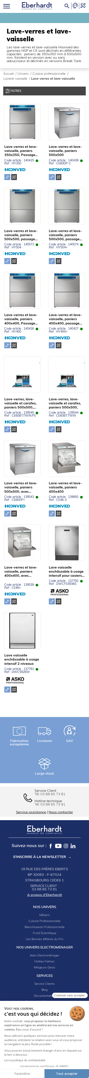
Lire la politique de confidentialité (24, 1060)
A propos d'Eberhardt (44, 895)
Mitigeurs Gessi (44, 967)
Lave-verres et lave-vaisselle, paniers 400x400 (65, 487)
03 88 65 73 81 (52, 794)
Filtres (15, 91)
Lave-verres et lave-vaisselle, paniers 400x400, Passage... (21, 319)
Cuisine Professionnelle (44, 921)
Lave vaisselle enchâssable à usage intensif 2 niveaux (21, 659)
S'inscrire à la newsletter (39, 857)
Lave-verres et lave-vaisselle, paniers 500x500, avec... (20, 487)
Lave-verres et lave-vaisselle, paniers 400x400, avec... (20, 572)
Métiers (44, 915)
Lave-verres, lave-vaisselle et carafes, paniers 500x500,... (20, 403)
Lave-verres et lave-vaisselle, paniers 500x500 (65, 151)
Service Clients (44, 984)
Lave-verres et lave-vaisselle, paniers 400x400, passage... (65, 319)
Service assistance (31, 812)
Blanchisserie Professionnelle (45, 927)
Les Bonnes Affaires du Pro (44, 939)
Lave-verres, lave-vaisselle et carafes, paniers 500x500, (65, 403)
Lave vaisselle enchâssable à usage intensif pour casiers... (66, 572)
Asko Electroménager (44, 955)
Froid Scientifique (44, 933)
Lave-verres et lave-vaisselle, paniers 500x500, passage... (21, 235)
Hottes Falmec (44, 961)
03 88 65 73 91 (52, 804)
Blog (44, 990)
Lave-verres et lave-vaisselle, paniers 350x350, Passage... (21, 151)
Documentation (44, 996)
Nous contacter (61, 812)
